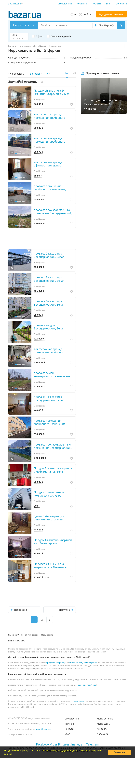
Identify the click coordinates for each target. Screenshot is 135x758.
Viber (53, 744)
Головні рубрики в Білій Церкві (23, 634)
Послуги (96, 3)
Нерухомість (47, 634)
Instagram (78, 744)
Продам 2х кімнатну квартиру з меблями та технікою (53, 470)
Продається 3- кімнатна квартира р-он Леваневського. (53, 565)
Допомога (121, 3)
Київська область (16, 640)
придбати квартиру (55, 662)
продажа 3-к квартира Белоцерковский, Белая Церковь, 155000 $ (49, 281)
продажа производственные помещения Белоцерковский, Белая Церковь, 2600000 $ (53, 448)
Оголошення (64, 3)
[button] (13, 754)
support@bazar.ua (42, 729)
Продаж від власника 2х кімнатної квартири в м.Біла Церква (51, 94)
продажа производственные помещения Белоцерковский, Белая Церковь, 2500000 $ (53, 213)
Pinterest (64, 744)
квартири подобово (86, 684)
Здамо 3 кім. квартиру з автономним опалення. (49, 517)
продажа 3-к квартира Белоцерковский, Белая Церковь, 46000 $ (49, 400)
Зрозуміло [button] (119, 752)
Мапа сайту (103, 723)
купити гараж (77, 701)
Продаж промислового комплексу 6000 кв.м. (49, 493)
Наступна (64, 609)
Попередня (20, 609)
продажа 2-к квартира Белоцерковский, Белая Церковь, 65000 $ (49, 304)
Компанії (82, 3)
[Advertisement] (103, 151)
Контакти (102, 728)
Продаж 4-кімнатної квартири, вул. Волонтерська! (53, 541)
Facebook (42, 744)
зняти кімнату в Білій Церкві (83, 662)
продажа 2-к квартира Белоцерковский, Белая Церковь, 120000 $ (49, 257)
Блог (108, 3)
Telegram (92, 744)
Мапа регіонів (105, 718)
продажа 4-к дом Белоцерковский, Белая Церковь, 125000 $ (49, 328)
